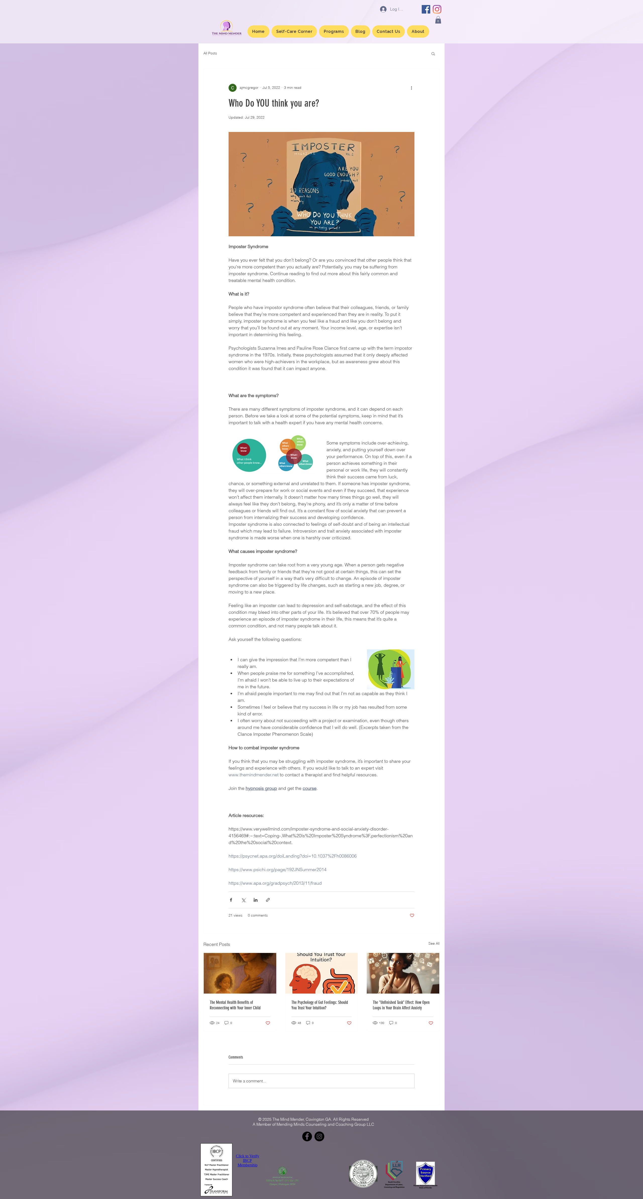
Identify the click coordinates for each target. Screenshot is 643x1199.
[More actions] (411, 88)
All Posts (210, 53)
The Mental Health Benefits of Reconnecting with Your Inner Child (235, 1005)
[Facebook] (426, 9)
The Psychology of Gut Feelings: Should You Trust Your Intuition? (319, 1005)
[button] (438, 20)
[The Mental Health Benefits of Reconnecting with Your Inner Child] (240, 973)
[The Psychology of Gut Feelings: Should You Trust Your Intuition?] (321, 973)
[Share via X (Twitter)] (243, 899)
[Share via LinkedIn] (255, 899)
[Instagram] (437, 9)
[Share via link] (267, 899)
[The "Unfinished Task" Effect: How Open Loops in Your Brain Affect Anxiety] (403, 973)
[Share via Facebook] (231, 899)
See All (434, 943)
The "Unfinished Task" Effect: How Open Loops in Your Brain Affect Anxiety (401, 1005)
